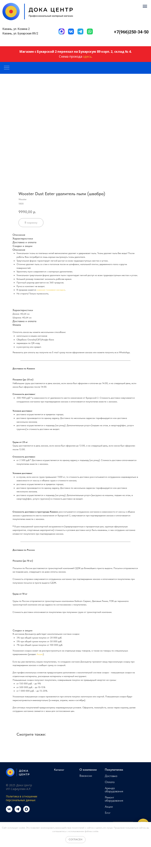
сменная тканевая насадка (51, 289)
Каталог (59, 769)
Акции (40, 654)
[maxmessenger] (26, 811)
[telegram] (18, 811)
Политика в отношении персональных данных (21, 798)
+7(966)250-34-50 (131, 32)
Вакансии (85, 775)
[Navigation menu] (145, 6)
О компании (88, 769)
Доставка (111, 776)
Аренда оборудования (114, 790)
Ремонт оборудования (114, 799)
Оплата (109, 782)
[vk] (9, 811)
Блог (108, 812)
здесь (87, 56)
